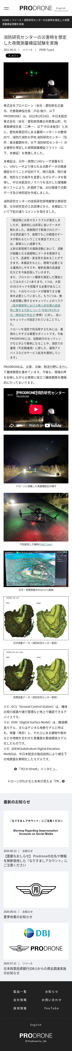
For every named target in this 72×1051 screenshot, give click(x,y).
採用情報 (20, 1008)
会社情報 (20, 1000)
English (61, 8)
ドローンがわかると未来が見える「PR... (34, 781)
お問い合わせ (52, 1000)
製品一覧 (20, 991)
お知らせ (52, 991)
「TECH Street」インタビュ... (37, 769)
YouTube (51, 1008)
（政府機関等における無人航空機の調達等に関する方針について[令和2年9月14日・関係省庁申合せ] (35, 310)
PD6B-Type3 (46, 50)
